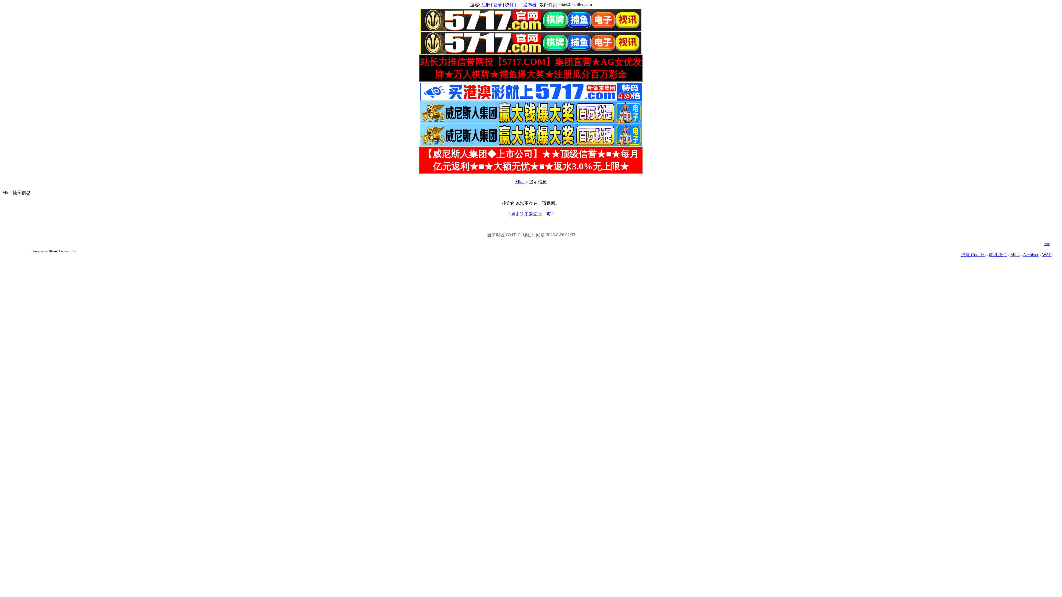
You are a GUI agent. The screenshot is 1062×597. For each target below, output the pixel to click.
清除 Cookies (973, 254)
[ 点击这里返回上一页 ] (531, 214)
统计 (509, 4)
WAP (1046, 254)
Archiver (1030, 254)
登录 (497, 4)
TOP (1047, 244)
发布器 (530, 4)
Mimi (520, 181)
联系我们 (998, 254)
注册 (485, 4)
